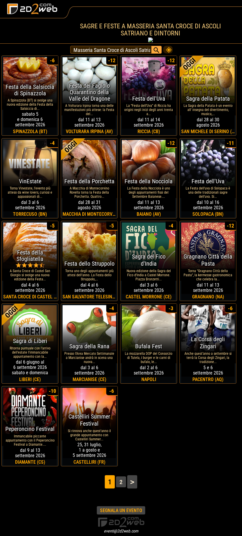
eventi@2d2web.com (121, 531)
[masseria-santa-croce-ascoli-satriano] (168, 48)
